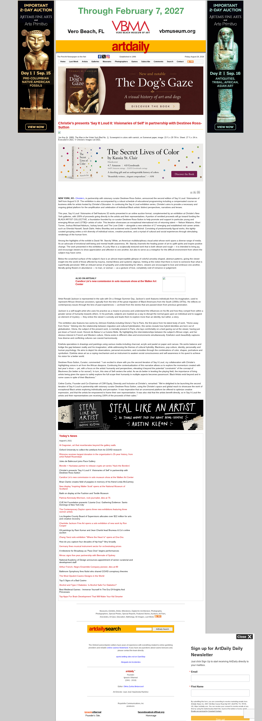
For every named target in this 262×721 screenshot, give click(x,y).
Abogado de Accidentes (131, 662)
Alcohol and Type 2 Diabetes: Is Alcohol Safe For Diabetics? (88, 585)
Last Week (73, 62)
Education (121, 617)
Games (134, 62)
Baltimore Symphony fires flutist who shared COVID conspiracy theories (93, 571)
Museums (107, 62)
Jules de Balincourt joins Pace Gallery (77, 461)
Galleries (95, 62)
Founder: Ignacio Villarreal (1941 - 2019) (131, 677)
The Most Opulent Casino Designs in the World (81, 576)
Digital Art (135, 611)
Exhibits (112, 611)
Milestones (126, 611)
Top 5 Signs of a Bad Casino (72, 580)
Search (170, 62)
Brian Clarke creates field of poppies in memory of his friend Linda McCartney (96, 482)
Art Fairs (162, 614)
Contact (180, 62)
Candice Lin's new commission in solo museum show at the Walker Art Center (96, 477)
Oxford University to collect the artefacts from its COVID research (90, 449)
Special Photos (115, 614)
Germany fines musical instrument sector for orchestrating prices (90, 546)
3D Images (139, 617)
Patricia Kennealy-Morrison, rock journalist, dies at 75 (84, 498)
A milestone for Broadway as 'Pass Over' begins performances (89, 551)
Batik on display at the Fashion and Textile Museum (84, 493)
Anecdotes (104, 617)
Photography (156, 611)
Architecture (145, 611)
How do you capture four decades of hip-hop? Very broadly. (87, 541)
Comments (158, 62)
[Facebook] (100, 58)
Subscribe (145, 62)
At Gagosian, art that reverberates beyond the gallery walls (87, 445)
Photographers (121, 62)
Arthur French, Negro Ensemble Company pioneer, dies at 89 (88, 567)
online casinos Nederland (117, 648)
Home (63, 62)
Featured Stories (143, 614)
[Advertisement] (168, 455)
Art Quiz (112, 617)
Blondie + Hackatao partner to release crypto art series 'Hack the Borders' (94, 466)
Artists (85, 62)
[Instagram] (108, 58)
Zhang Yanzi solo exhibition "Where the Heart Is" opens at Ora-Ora (91, 537)
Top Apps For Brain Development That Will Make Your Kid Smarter (91, 596)
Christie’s (80, 198)
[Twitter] (104, 58)
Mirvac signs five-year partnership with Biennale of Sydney (87, 555)
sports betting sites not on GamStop (130, 657)
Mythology (130, 617)
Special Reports (128, 614)
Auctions (154, 614)
